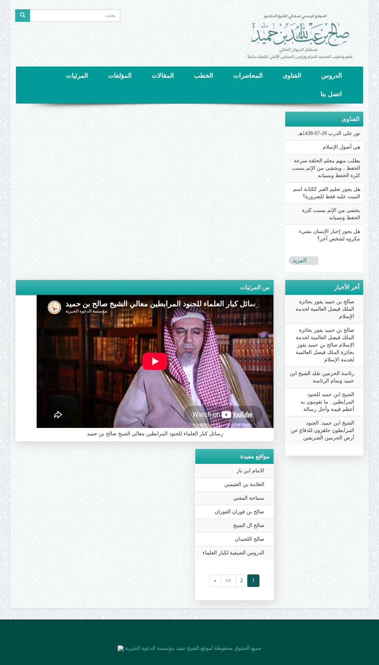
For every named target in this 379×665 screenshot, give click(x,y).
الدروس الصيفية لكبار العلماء (233, 553)
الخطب (203, 75)
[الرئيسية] (300, 33)
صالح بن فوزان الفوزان (239, 511)
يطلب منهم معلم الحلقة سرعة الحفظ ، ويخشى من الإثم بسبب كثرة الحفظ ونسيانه (326, 168)
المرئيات (77, 75)
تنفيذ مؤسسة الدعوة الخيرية (154, 648)
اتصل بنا (331, 94)
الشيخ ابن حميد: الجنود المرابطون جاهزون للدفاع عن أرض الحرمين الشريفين (322, 430)
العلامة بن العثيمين (244, 484)
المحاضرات (248, 75)
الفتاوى (292, 75)
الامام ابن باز (250, 470)
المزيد (299, 260)
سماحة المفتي (248, 498)
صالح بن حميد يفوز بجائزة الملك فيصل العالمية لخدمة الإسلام (325, 309)
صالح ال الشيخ (248, 525)
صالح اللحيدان (249, 539)
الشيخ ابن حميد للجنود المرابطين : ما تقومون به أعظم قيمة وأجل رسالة (327, 402)
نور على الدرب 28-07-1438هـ (329, 133)
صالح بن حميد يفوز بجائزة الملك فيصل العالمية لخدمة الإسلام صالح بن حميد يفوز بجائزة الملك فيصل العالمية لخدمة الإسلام (325, 344)
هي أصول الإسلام (341, 147)
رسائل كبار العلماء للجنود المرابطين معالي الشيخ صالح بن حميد (155, 433)
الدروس (331, 75)
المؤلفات (120, 75)
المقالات (163, 75)
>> (228, 580)
